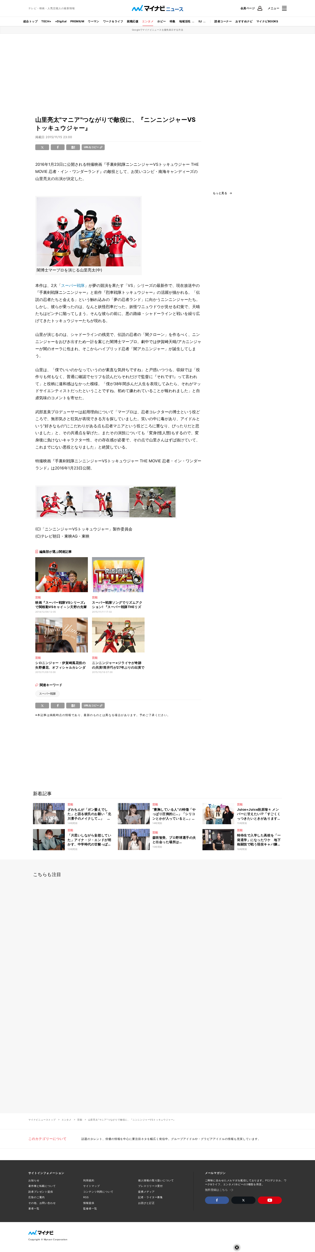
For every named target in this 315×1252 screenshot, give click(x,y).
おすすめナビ (244, 21)
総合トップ (30, 21)
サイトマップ (91, 1186)
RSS (86, 1197)
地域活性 (185, 21)
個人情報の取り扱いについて (156, 1180)
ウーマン (93, 21)
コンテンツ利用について (98, 1191)
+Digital (61, 21)
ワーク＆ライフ (113, 21)
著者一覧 (33, 1208)
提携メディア (146, 1191)
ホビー (161, 21)
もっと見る (220, 193)
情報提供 (88, 1203)
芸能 (79, 1119)
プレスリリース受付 (150, 1186)
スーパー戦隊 (73, 285)
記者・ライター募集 (150, 1197)
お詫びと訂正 (146, 1203)
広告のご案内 (36, 1197)
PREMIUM (77, 21)
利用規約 (88, 1180)
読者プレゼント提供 (40, 1191)
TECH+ (46, 21)
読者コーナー (223, 21)
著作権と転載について (42, 1186)
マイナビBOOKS (267, 21)
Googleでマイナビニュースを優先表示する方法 (157, 29)
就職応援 (132, 21)
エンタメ (148, 21)
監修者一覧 (90, 1208)
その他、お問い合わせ (42, 1203)
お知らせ (33, 1180)
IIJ (200, 21)
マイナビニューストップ (42, 1119)
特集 (172, 21)
